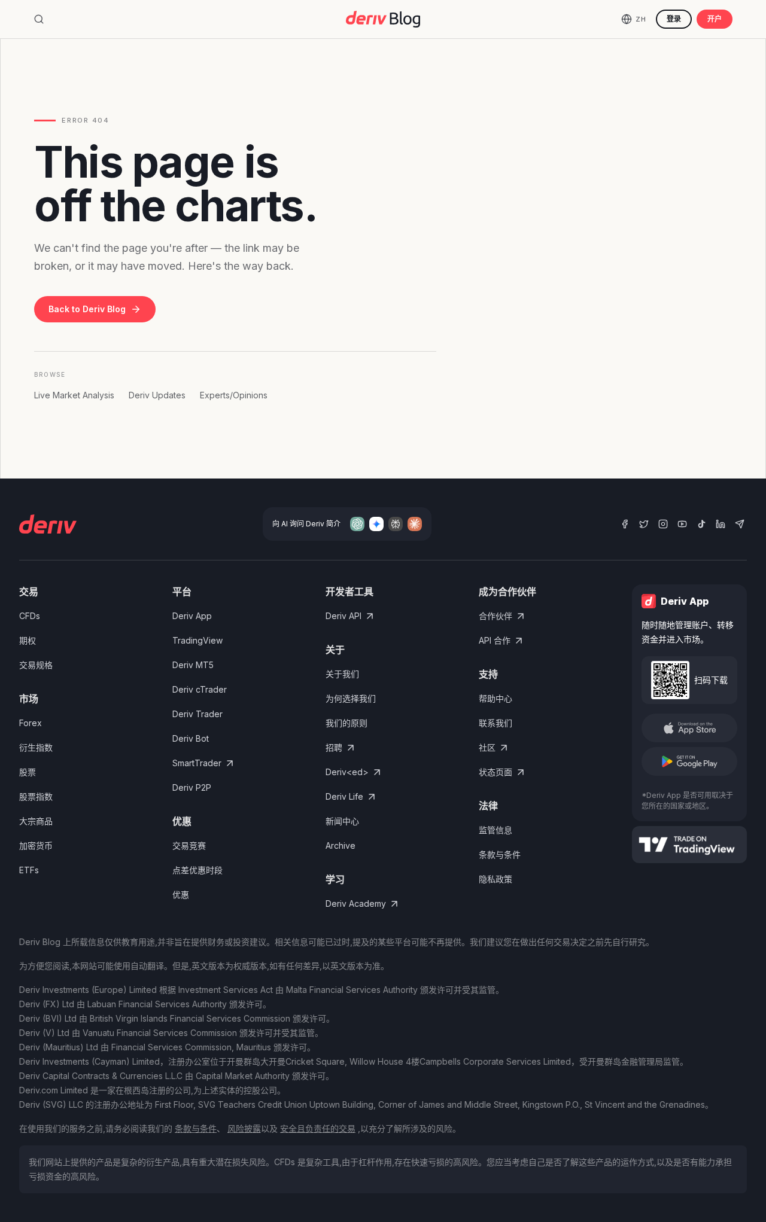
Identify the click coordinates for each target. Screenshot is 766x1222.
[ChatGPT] (357, 524)
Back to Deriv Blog (87, 309)
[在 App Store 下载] (689, 728)
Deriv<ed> (347, 772)
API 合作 (494, 640)
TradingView (197, 640)
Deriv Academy (356, 903)
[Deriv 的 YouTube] (682, 524)
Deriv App (192, 616)
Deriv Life (344, 796)
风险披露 (244, 1128)
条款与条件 (500, 854)
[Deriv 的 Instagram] (663, 524)
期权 (27, 640)
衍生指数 (36, 747)
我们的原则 (346, 723)
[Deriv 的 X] (644, 524)
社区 (487, 747)
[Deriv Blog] (383, 19)
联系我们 (495, 723)
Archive (340, 845)
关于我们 (342, 674)
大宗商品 (36, 821)
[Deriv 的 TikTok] (701, 524)
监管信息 (495, 830)
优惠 (180, 894)
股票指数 (36, 796)
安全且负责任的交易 (317, 1128)
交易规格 (36, 665)
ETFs (29, 870)
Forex (30, 723)
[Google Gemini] (376, 524)
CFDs (29, 616)
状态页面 (495, 772)
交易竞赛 (189, 845)
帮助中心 (495, 698)
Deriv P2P (191, 787)
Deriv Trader (197, 714)
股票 (27, 772)
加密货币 (36, 845)
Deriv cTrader (199, 689)
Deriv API (343, 616)
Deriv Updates (157, 395)
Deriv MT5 (193, 665)
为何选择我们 (351, 698)
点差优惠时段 (197, 870)
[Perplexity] (395, 524)
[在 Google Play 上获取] (689, 761)
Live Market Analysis (74, 395)
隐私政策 (495, 879)
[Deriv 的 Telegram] (739, 524)
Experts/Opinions (234, 395)
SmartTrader (196, 763)
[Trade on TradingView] (689, 844)
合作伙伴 (495, 616)
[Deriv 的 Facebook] (625, 524)
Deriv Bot (190, 738)
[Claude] (415, 524)
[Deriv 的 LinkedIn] (720, 524)
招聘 (334, 747)
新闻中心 (342, 821)
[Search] (39, 19)
